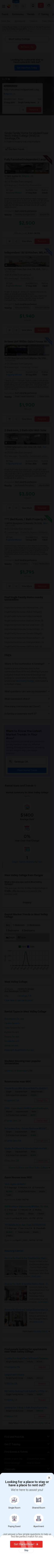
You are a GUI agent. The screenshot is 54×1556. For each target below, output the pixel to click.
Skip (26, 1550)
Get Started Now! (24, 1544)
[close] (49, 1477)
